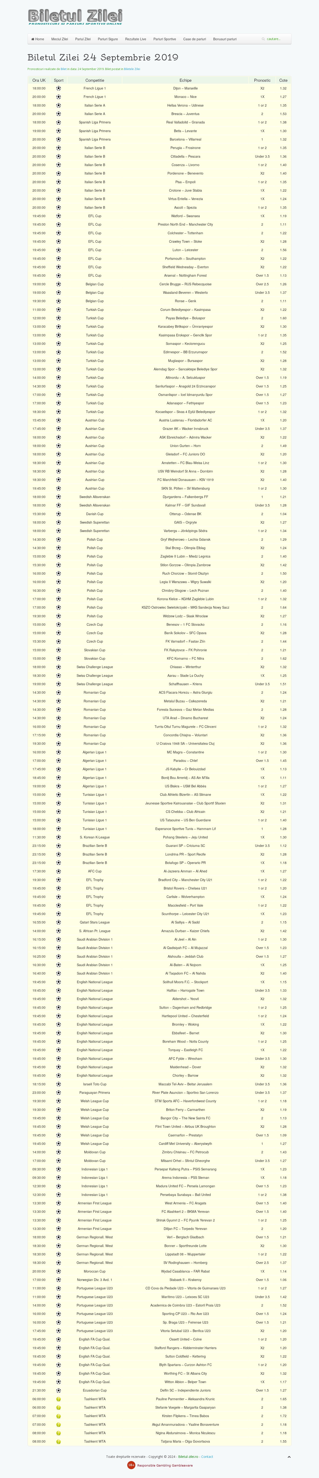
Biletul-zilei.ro (188, 1456)
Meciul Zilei (59, 39)
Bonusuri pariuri (225, 39)
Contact (207, 1456)
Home (39, 39)
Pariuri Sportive (164, 39)
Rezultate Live (135, 39)
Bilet (64, 69)
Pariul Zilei (83, 39)
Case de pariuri (194, 39)
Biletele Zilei (132, 69)
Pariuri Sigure (108, 39)
